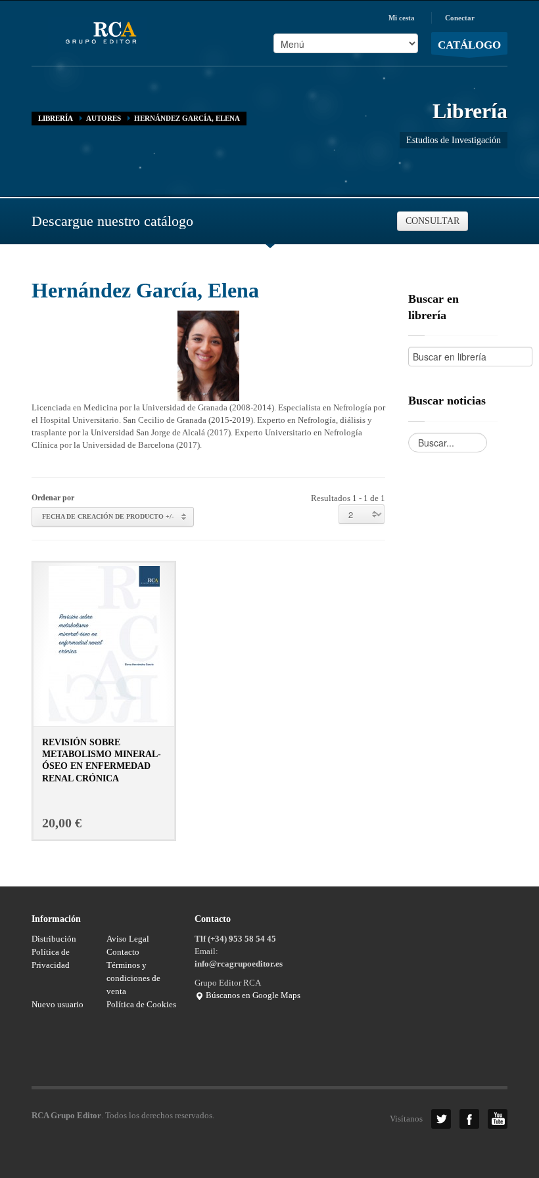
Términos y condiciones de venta (133, 978)
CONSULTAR (432, 221)
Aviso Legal (127, 939)
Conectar (460, 18)
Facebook (469, 1119)
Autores (103, 118)
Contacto (122, 952)
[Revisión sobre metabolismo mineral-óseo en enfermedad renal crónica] (104, 644)
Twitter (441, 1119)
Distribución (54, 939)
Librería (55, 118)
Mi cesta (401, 18)
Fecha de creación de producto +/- (108, 516)
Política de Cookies (141, 1004)
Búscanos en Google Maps (252, 995)
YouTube (497, 1119)
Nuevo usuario (57, 1004)
